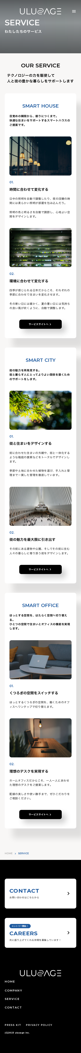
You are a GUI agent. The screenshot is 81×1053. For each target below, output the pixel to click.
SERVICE (12, 999)
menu (74, 11)
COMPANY (13, 990)
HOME (9, 853)
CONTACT (13, 1007)
